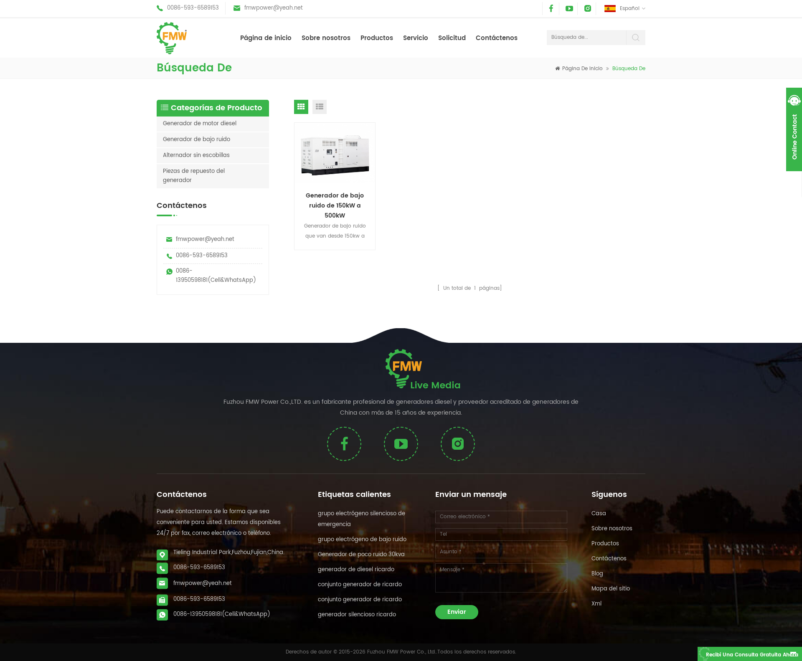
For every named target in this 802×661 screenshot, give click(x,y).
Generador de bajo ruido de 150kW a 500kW (335, 205)
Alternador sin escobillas (196, 155)
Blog (597, 574)
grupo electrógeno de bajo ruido (362, 539)
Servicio (415, 38)
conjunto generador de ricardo (360, 584)
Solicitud (452, 38)
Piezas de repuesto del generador (194, 176)
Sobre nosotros (326, 38)
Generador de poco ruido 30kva (361, 554)
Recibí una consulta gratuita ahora (752, 655)
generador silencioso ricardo (357, 614)
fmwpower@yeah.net (273, 8)
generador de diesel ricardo (356, 569)
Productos (376, 38)
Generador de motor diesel (199, 123)
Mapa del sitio (610, 589)
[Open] (794, 129)
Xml (596, 604)
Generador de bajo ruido (196, 139)
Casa (598, 513)
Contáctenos (497, 38)
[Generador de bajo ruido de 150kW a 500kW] (335, 153)
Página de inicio (266, 38)
